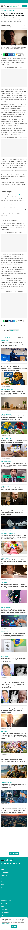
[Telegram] (14, 863)
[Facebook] (19, 863)
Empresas (3, 881)
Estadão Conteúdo (5, 25)
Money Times (4, 909)
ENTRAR (24, 6)
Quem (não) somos (5, 912)
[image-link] (14, 354)
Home (2, 869)
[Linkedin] (8, 863)
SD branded (4, 903)
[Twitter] (17, 863)
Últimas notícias (5, 872)
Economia (3, 887)
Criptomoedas (4, 878)
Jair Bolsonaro (14, 330)
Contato (3, 915)
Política (3, 884)
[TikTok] (11, 863)
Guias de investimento (6, 900)
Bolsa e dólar (4, 875)
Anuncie (3, 906)
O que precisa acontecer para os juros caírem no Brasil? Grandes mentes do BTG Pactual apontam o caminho (13, 184)
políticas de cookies (6, 923)
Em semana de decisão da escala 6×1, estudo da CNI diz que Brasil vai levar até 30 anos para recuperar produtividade (13, 176)
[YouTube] (5, 863)
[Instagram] (2, 863)
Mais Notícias (14, 853)
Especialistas (4, 894)
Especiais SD (4, 897)
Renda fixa (3, 891)
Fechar (14, 926)
